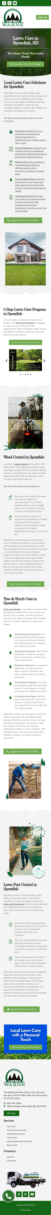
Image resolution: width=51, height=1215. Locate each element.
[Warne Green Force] (13, 17)
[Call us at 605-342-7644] (8, 1196)
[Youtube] (32, 1194)
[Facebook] (4, 3)
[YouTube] (15, 3)
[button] (6, 360)
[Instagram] (9, 3)
